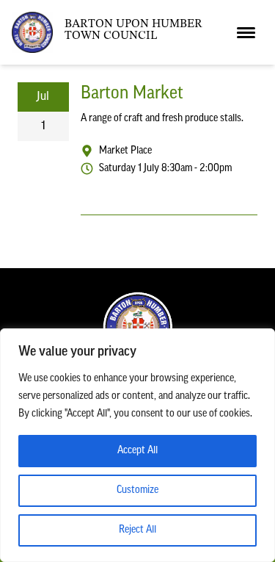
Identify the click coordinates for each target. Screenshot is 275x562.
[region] (137, 445)
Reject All (137, 530)
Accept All (137, 450)
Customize (137, 490)
